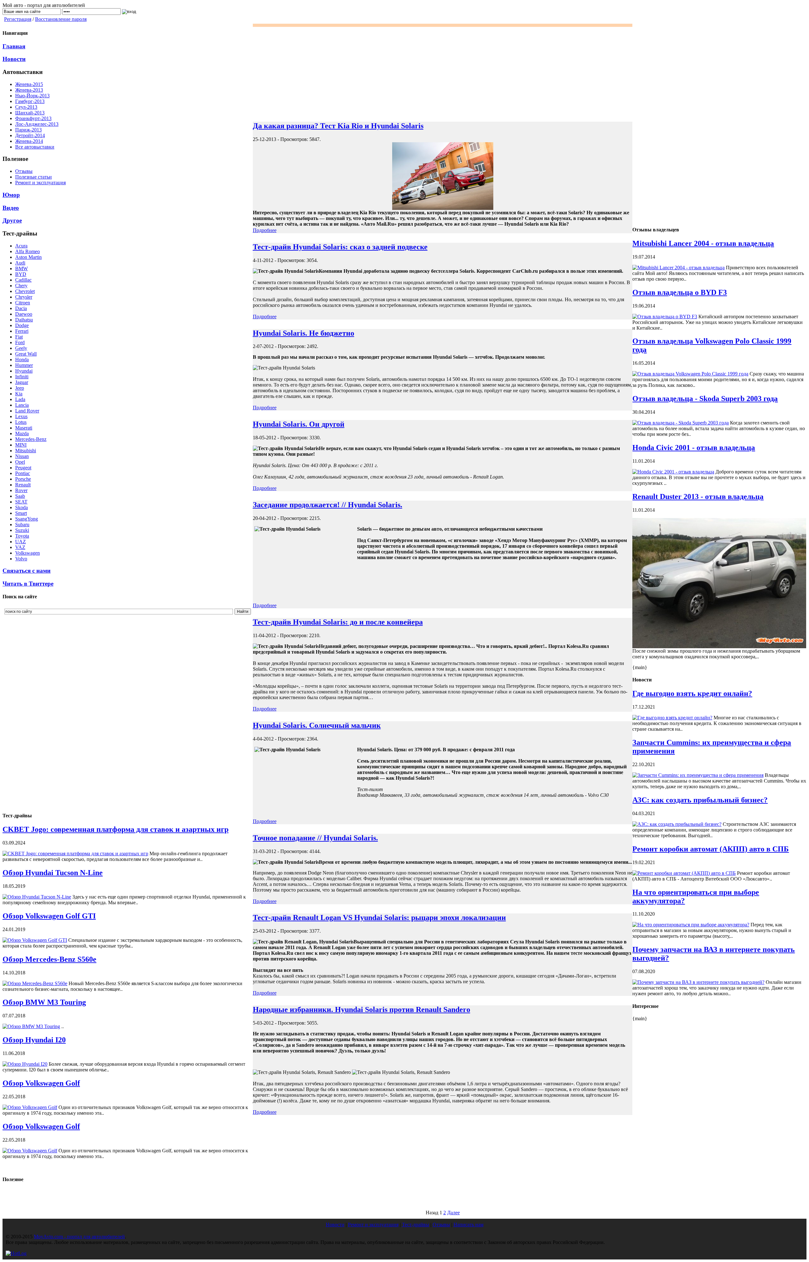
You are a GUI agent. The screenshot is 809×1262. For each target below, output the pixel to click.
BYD (20, 274)
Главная (14, 46)
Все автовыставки (34, 146)
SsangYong (26, 518)
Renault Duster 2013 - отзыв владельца (697, 496)
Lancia (22, 405)
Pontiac (22, 473)
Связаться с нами (27, 570)
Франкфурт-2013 (33, 118)
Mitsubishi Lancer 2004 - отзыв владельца (703, 243)
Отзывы (24, 171)
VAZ (20, 547)
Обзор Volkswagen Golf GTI (49, 916)
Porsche (23, 479)
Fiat (19, 336)
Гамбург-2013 (30, 101)
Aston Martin (28, 257)
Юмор (11, 195)
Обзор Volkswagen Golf (41, 1083)
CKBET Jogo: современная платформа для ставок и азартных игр (115, 829)
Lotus (21, 422)
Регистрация (17, 19)
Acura (21, 245)
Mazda (22, 433)
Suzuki (22, 530)
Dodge (22, 325)
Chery (21, 285)
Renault (23, 484)
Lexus (21, 416)
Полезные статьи (33, 177)
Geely (21, 348)
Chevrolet (25, 291)
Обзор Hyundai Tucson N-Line (53, 873)
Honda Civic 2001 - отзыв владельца (693, 447)
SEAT (21, 501)
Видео (11, 207)
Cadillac (23, 280)
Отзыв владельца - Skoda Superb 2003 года (705, 398)
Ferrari (21, 331)
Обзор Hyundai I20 (34, 1040)
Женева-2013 (29, 90)
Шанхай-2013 (30, 112)
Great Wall (26, 354)
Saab (20, 496)
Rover (21, 490)
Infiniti (21, 376)
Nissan (22, 456)
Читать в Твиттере (28, 583)
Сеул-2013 (26, 107)
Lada (20, 399)
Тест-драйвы (415, 1224)
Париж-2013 (28, 129)
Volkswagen (27, 553)
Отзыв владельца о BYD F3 (679, 292)
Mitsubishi (25, 450)
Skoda (21, 507)
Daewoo (23, 314)
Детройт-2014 (30, 135)
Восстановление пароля (61, 19)
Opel (20, 462)
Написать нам (468, 1224)
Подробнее (265, 230)
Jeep (19, 388)
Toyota (22, 536)
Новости (14, 59)
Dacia (21, 308)
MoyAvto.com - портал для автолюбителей (79, 1236)
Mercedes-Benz (30, 439)
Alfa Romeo (27, 251)
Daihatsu (24, 319)
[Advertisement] (37, 711)
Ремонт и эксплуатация (40, 182)
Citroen (22, 302)
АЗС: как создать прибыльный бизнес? (700, 800)
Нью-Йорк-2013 (32, 95)
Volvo (21, 558)
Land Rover (27, 410)
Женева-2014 (29, 141)
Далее (453, 1212)
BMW (21, 268)
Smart (21, 513)
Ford (20, 342)
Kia (18, 393)
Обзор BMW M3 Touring (44, 1002)
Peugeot (23, 467)
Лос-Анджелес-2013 (36, 124)
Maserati (23, 427)
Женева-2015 (29, 84)
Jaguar (21, 382)
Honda (22, 359)
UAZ (20, 541)
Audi (20, 262)
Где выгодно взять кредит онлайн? (692, 693)
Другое (12, 220)
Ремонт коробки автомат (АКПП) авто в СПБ (710, 849)
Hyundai (24, 371)
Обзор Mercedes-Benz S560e (49, 959)
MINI (21, 445)
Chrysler (23, 297)
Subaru (22, 524)
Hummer (24, 365)
